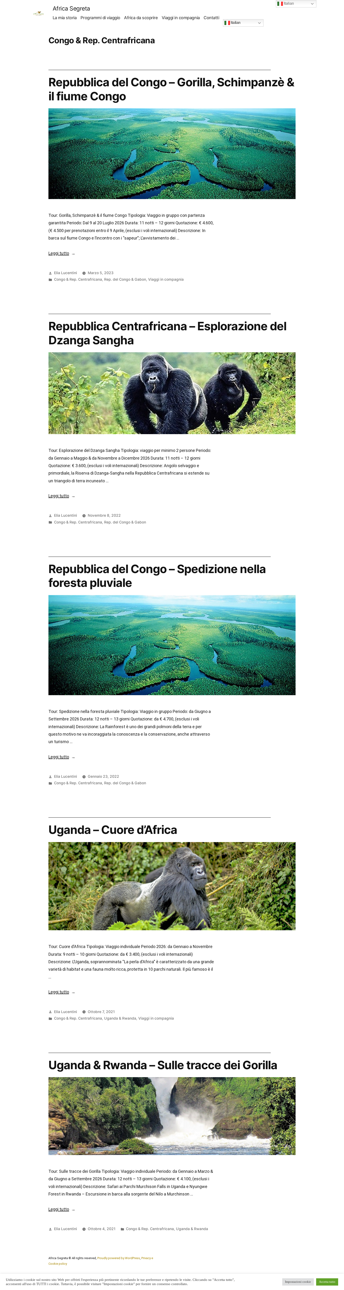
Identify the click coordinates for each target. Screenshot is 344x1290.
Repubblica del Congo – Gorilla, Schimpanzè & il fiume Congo (171, 89)
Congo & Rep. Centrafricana (78, 279)
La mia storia (65, 17)
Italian (235, 23)
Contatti (211, 17)
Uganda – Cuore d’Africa (112, 830)
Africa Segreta (71, 8)
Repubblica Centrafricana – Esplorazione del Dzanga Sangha (167, 333)
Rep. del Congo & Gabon (125, 279)
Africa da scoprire (141, 17)
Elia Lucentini (65, 273)
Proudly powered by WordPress (118, 1258)
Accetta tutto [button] (327, 1282)
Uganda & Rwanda (120, 1018)
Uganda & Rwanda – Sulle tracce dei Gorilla (162, 1065)
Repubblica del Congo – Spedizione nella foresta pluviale (157, 576)
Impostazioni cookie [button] (298, 1282)
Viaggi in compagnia (181, 17)
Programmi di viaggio (100, 17)
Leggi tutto (61, 253)
